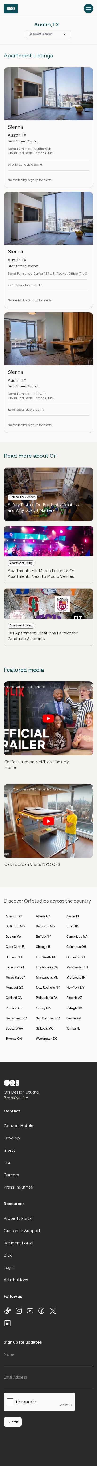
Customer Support (22, 1230)
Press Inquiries (18, 1187)
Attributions (16, 1279)
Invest (9, 1150)
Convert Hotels (18, 1125)
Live (8, 1162)
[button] (48, 34)
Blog (8, 1255)
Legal (9, 1267)
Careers (11, 1175)
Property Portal (18, 1218)
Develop (12, 1138)
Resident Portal (18, 1243)
